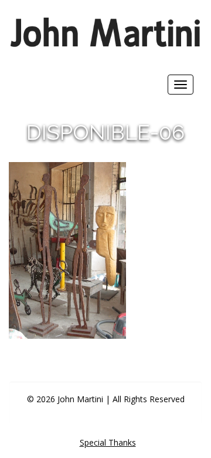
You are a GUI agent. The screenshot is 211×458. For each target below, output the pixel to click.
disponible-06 (105, 132)
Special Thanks (108, 442)
